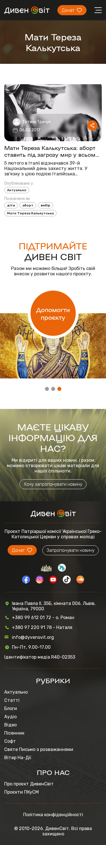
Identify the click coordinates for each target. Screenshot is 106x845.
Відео (10, 725)
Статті (12, 700)
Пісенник (14, 733)
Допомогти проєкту (53, 313)
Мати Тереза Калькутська (30, 213)
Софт (10, 741)
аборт (27, 205)
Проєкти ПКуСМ (21, 792)
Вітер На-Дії (17, 757)
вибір (45, 205)
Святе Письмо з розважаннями (38, 749)
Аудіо (10, 716)
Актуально (16, 190)
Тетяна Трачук (36, 121)
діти (11, 205)
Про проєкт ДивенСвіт (29, 784)
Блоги (10, 708)
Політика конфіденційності (53, 814)
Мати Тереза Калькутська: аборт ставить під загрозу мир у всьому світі (51, 151)
